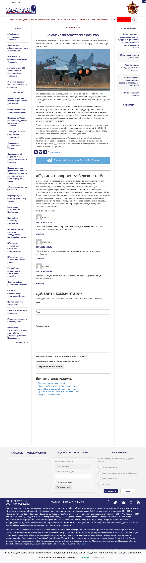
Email (38, 312)
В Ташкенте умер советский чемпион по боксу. (16, 259)
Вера (52, 19)
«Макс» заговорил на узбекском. (129, 56)
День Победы (29, 19)
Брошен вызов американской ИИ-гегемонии (58, 392)
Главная (55, 502)
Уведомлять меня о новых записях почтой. (57, 361)
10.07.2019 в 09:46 (44, 271)
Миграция (43, 19)
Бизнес (73, 19)
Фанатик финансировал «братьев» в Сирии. (16, 293)
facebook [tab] (17, 453)
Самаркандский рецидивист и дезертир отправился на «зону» (129, 82)
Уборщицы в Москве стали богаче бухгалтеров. (17, 134)
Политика (62, 19)
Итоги (127, 491)
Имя (38, 303)
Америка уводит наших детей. (52, 383)
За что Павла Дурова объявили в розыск (57, 389)
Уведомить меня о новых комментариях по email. (61, 356)
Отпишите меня (65, 482)
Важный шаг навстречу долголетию (13, 220)
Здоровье (102, 19)
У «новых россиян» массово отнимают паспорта (17, 84)
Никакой (106, 484)
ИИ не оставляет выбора (131, 94)
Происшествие (87, 19)
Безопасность (73, 27)
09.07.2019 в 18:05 (44, 247)
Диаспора (15, 19)
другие (85, 544)
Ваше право (123, 19)
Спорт (112, 19)
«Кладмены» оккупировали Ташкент (14, 37)
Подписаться (63, 487)
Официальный (109, 467)
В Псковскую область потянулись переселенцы (17, 48)
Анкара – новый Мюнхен (49, 394)
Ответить (40, 234)
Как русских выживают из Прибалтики (13, 209)
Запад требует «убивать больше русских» (58, 386)
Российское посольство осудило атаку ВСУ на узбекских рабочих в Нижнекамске (17, 333)
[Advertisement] (23, 374)
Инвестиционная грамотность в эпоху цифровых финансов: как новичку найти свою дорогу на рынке (128, 41)
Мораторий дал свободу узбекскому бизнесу (16, 198)
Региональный (109, 479)
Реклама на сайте (73, 502)
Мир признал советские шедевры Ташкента (17, 59)
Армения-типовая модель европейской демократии (17, 100)
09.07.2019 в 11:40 (44, 222)
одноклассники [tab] (36, 453)
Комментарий (42, 326)
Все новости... (22, 342)
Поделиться (54, 152)
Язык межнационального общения (119, 473)
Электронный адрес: (65, 471)
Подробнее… (99, 558)
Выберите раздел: (64, 461)
